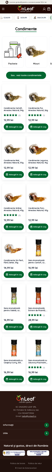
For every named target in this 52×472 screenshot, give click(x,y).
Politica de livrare (17, 463)
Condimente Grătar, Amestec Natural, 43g (14, 209)
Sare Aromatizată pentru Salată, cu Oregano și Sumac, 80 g (12, 309)
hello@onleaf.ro (29, 416)
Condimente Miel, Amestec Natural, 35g (14, 161)
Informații (8, 425)
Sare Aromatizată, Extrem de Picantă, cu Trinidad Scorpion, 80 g (38, 309)
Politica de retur (35, 463)
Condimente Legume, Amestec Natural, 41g (38, 161)
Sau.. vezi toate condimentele (26, 75)
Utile (5, 433)
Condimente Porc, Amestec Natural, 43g (38, 209)
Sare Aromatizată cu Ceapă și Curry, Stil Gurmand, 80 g (13, 361)
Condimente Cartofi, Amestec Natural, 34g (14, 109)
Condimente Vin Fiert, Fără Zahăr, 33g (13, 261)
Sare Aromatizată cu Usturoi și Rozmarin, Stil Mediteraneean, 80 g (37, 361)
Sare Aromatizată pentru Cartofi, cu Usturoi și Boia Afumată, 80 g (36, 261)
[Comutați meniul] (3, 9)
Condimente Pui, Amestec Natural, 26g (38, 109)
